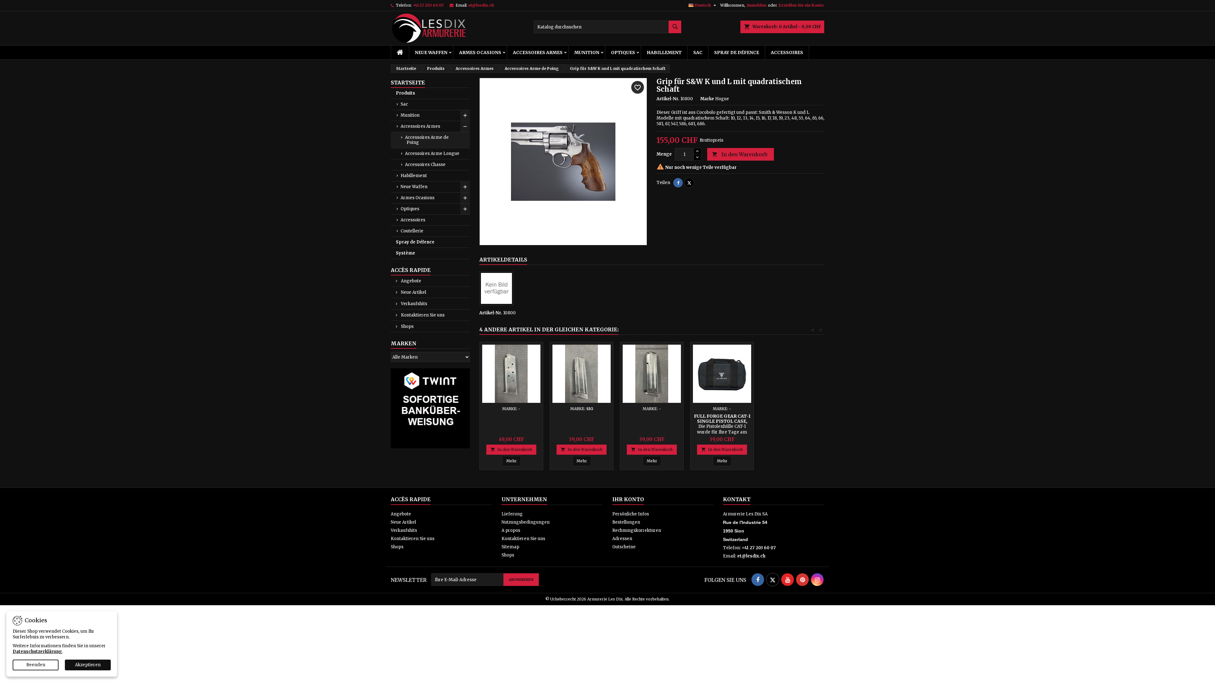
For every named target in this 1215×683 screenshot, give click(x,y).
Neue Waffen (431, 52)
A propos (511, 530)
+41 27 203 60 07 (428, 5)
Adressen (622, 538)
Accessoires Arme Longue (432, 153)
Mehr (511, 460)
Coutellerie (412, 231)
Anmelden (756, 5)
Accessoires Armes (538, 52)
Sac (697, 52)
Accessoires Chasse (425, 164)
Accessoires (787, 52)
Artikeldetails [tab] (503, 259)
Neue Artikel (413, 292)
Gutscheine (624, 547)
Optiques (623, 52)
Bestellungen (626, 522)
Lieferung (512, 514)
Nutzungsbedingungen (526, 522)
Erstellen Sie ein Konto (801, 5)
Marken (403, 343)
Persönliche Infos (630, 514)
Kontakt (737, 499)
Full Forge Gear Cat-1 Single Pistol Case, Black (722, 421)
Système (405, 253)
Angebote (410, 281)
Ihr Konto (628, 499)
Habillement (664, 52)
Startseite (408, 82)
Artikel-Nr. (668, 99)
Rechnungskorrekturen (636, 530)
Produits (405, 93)
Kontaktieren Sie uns (422, 315)
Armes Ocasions (480, 52)
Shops (407, 326)
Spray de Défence (736, 52)
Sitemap (510, 547)
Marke (707, 99)
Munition (586, 52)
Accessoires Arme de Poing (427, 140)
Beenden (35, 665)
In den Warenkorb (739, 154)
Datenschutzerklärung (37, 651)
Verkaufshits (413, 303)
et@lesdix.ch (481, 5)
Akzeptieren (88, 665)
